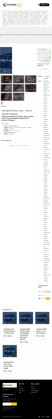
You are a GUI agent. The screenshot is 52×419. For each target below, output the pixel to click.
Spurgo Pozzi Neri (10, 24)
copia (48, 298)
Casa (4, 11)
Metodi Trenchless (24, 20)
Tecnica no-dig (25, 24)
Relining (43, 14)
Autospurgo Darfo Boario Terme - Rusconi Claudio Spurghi (9, 365)
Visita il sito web (46, 77)
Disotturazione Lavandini (37, 17)
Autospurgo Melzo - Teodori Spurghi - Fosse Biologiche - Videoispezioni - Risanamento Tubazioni (25, 334)
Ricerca (32, 387)
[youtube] (48, 417)
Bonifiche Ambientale (24, 12)
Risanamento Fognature (36, 23)
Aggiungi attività (44, 5)
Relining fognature (32, 21)
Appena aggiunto (35, 391)
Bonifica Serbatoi (38, 11)
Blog (20, 393)
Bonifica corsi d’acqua (28, 11)
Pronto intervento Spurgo (35, 20)
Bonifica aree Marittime (17, 11)
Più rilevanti (33, 393)
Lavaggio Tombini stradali (13, 14)
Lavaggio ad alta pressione (8, 325)
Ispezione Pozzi (12, 19)
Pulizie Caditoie (37, 14)
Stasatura (18, 24)
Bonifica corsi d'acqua (30, 15)
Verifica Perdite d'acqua (34, 24)
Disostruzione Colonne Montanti (14, 17)
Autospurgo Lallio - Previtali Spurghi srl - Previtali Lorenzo (9, 331)
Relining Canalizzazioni (22, 21)
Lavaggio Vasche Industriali (26, 14)
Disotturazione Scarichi (35, 12)
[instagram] (45, 417)
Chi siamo (21, 389)
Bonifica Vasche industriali (12, 12)
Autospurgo (8, 11)
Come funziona (22, 391)
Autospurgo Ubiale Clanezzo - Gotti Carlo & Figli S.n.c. (41, 331)
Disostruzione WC (26, 17)
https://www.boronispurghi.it (15, 131)
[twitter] (42, 417)
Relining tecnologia (42, 21)
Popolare (33, 389)
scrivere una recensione (20, 146)
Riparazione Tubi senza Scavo (23, 23)
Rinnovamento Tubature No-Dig (9, 23)
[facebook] (39, 417)
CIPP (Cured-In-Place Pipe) (36, 16)
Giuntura (14, 404)
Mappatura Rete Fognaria (13, 20)
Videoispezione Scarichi (7, 15)
